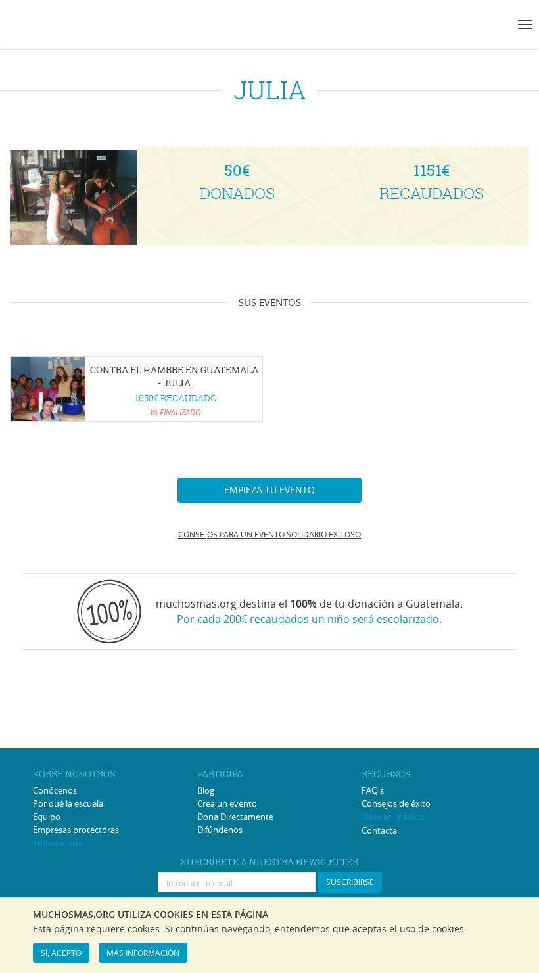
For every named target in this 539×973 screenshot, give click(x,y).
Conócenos (55, 790)
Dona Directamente (235, 817)
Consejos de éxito (396, 803)
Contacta (379, 830)
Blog (205, 790)
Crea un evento (227, 803)
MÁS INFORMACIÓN (142, 952)
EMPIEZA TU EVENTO (269, 490)
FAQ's (373, 790)
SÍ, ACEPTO (61, 952)
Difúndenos (220, 830)
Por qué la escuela (68, 803)
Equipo (46, 817)
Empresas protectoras (76, 830)
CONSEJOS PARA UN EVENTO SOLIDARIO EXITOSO (269, 534)
